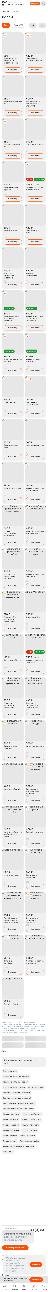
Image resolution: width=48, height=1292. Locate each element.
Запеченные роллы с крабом (17, 1093)
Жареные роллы (36, 1087)
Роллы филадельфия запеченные (18, 1146)
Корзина (24, 1289)
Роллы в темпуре (11, 1114)
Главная (5, 12)
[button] (24, 1062)
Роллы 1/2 (18, 25)
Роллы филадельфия (29, 1141)
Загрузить (36, 1279)
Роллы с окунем (29, 1130)
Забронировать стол (15, 1248)
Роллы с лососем (30, 1125)
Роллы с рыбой (10, 1136)
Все (6, 25)
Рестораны (33, 1289)
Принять (36, 1264)
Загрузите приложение (16, 1234)
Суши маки (8, 1152)
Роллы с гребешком (32, 1114)
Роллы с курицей (11, 1125)
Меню (4, 1289)
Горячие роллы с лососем (15, 1082)
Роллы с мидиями (11, 1130)
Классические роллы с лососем (18, 1109)
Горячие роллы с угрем (14, 1087)
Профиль (43, 1289)
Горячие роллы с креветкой (16, 1076)
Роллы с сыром (27, 1136)
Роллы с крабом (11, 1119)
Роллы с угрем (10, 1141)
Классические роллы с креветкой (19, 1103)
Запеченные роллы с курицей (17, 1098)
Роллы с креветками (31, 1119)
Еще (4, 1051)
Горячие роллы (10, 1071)
